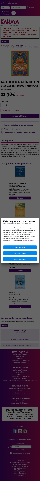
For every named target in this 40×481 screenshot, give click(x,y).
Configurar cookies (20, 259)
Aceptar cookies (20, 247)
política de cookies (28, 240)
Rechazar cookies (20, 253)
